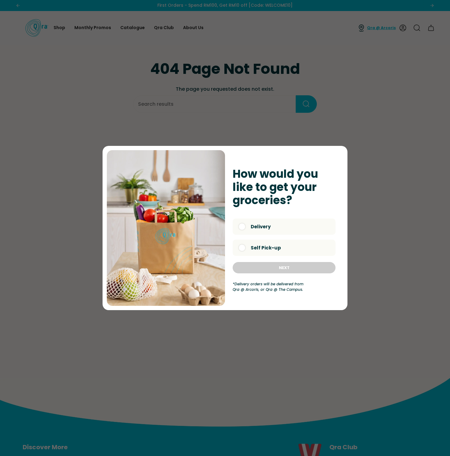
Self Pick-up (266, 248)
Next (284, 268)
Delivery (261, 226)
